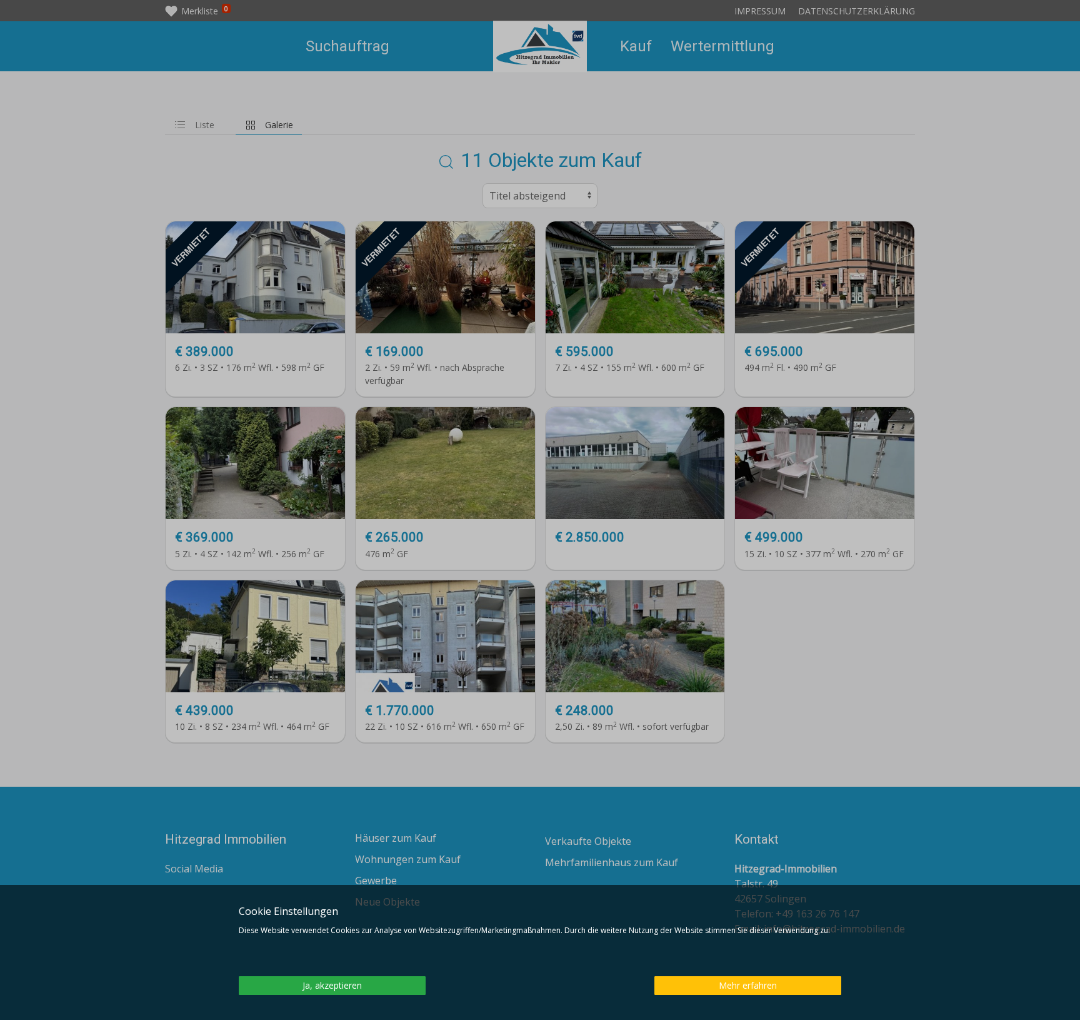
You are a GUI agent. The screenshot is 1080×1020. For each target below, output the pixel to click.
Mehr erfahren (748, 985)
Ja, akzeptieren (332, 985)
